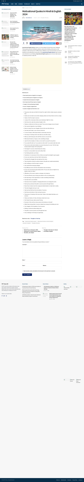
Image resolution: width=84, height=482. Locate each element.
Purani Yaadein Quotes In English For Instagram (32, 97)
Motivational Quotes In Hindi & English (45, 221)
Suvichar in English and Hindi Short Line (31, 108)
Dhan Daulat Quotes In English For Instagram (32, 95)
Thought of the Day (36, 223)
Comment (24, 244)
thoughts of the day (28, 7)
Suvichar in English (27, 223)
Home (23, 7)
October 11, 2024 (37, 17)
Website (44, 265)
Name (24, 260)
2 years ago (13, 18)
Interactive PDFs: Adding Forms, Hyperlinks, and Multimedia (73, 57)
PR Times (5, 4)
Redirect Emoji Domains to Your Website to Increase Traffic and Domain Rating (14, 70)
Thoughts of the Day (35, 218)
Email (23, 265)
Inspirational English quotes (30, 221)
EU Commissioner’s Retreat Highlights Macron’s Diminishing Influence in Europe (75, 62)
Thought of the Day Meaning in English (31, 104)
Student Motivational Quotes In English (31, 99)
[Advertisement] (42, 71)
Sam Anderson (29, 17)
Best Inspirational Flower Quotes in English (32, 102)
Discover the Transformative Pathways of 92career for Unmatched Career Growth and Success (14, 44)
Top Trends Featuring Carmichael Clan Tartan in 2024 (14, 61)
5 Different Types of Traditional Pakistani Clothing (14, 36)
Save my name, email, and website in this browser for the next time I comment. (39, 270)
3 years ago (13, 48)
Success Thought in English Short (30, 106)
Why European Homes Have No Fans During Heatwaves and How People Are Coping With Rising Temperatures (31, 291)
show (29, 89)
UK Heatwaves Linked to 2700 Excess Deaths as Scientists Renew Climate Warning (51, 288)
